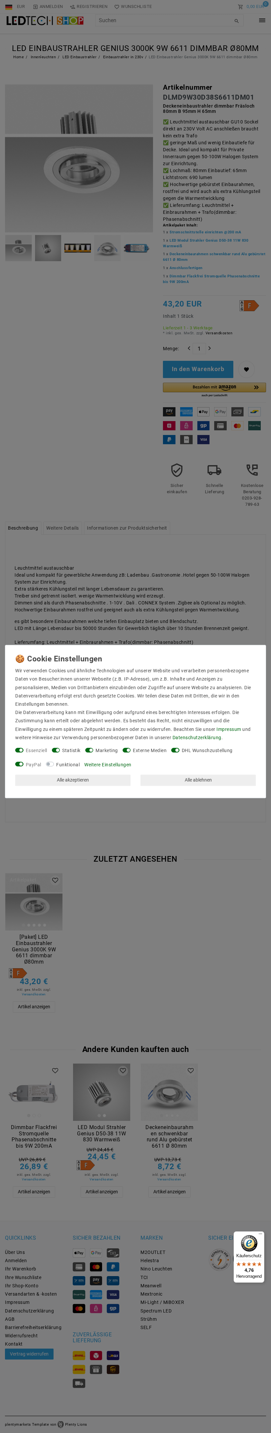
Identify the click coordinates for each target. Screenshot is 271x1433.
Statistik (71, 750)
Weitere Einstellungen (108, 764)
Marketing (107, 750)
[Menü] (260, 1235)
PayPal (33, 764)
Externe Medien (150, 750)
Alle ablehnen (198, 780)
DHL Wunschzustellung (207, 750)
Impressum (228, 729)
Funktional (68, 764)
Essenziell (36, 750)
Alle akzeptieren (73, 780)
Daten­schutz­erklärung (197, 737)
